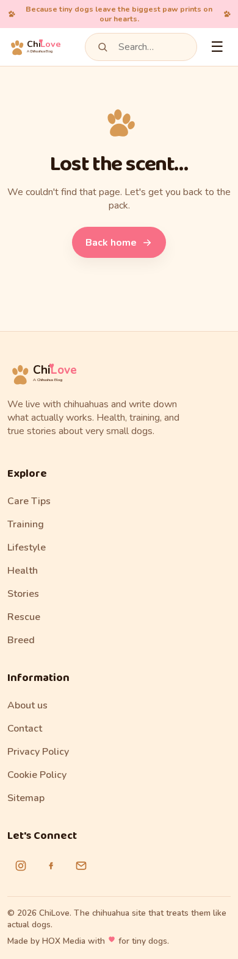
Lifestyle (26, 547)
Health (22, 570)
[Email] (81, 865)
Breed (21, 640)
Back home (111, 242)
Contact (24, 728)
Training (25, 524)
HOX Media (63, 941)
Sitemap (26, 798)
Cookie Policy (37, 775)
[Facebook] (50, 865)
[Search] (102, 47)
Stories (23, 594)
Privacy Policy (38, 751)
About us (27, 705)
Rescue (23, 617)
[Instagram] (20, 865)
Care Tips (29, 501)
